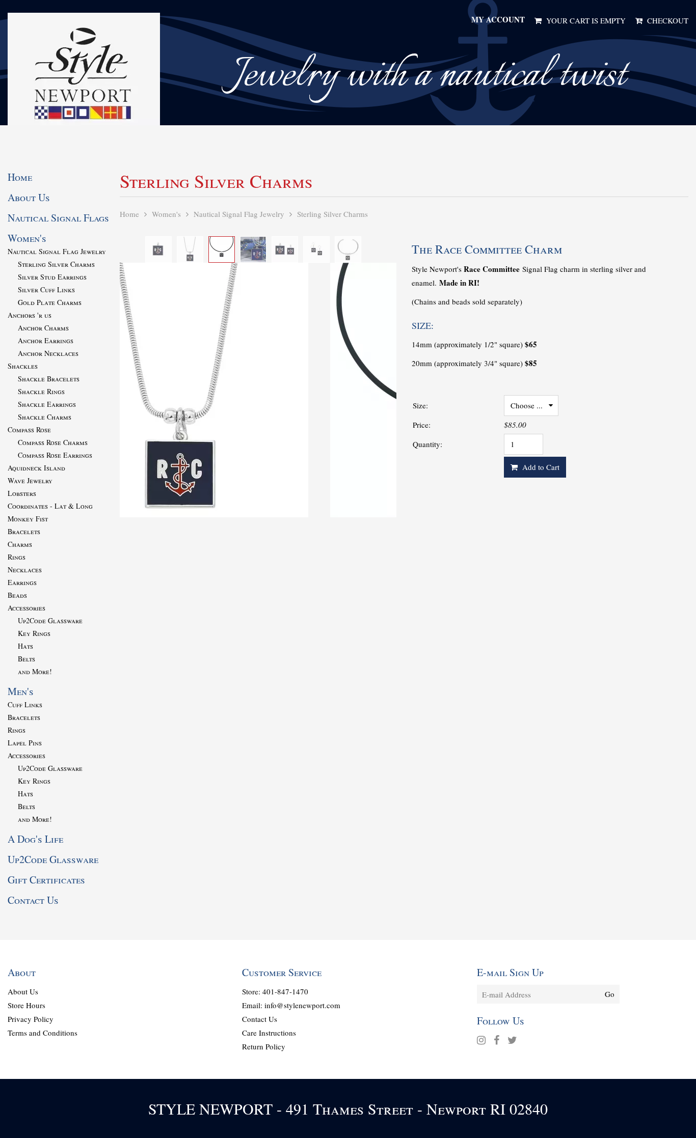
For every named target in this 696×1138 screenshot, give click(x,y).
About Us (23, 991)
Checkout (666, 20)
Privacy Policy (30, 1019)
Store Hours (26, 1005)
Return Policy (263, 1046)
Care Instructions (269, 1033)
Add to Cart (539, 467)
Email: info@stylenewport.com (291, 1005)
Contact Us (259, 1019)
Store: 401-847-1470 (275, 991)
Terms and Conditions (42, 1033)
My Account (498, 19)
